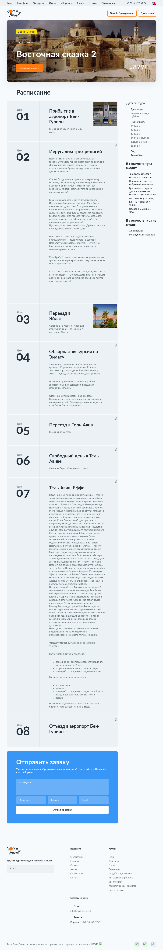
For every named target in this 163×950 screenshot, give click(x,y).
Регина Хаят (137, 155)
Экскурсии (39, 3)
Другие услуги (116, 890)
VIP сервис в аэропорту (121, 877)
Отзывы (93, 3)
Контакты (75, 877)
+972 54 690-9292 (91, 922)
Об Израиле (76, 873)
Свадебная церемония (120, 873)
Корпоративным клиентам (122, 885)
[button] (138, 3)
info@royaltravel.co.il (80, 911)
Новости (74, 861)
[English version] (154, 3)
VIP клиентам (116, 881)
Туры (9, 3)
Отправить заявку (29, 68)
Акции (80, 3)
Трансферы (22, 3)
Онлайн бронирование (122, 13)
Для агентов (147, 13)
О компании (108, 3)
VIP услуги (66, 3)
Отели (52, 3)
